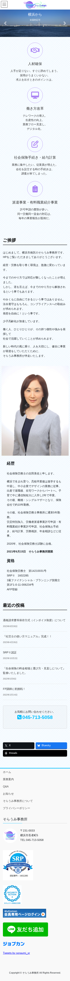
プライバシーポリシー (16, 808)
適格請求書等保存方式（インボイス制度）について (34, 620)
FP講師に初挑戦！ (14, 688)
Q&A (6, 786)
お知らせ (8, 793)
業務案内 (8, 779)
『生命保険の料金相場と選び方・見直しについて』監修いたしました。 (34, 670)
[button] (5, 23)
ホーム (7, 772)
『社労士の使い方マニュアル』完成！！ (27, 636)
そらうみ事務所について (18, 800)
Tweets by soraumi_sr (16, 952)
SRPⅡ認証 (10, 652)
